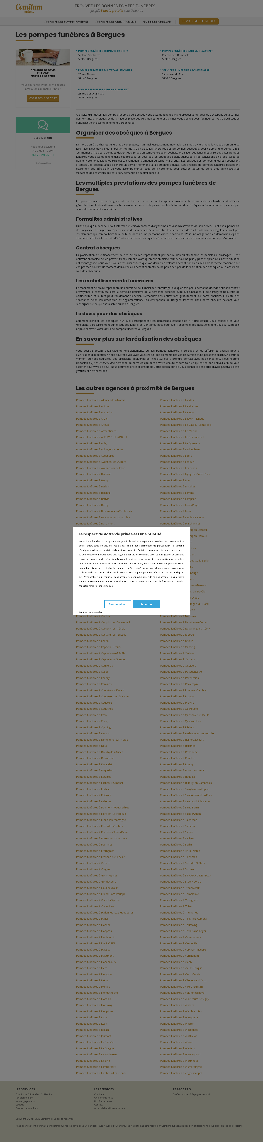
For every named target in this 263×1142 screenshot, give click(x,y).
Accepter (146, 604)
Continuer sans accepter (90, 612)
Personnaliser (117, 604)
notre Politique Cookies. (101, 585)
